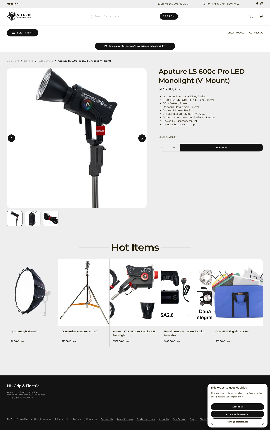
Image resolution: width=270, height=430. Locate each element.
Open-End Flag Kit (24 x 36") (232, 331)
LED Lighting (45, 61)
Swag (193, 419)
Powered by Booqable (85, 419)
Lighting (28, 61)
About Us (164, 419)
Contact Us (256, 32)
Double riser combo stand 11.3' (80, 331)
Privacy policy (62, 419)
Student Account (146, 419)
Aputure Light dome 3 (23, 331)
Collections (13, 61)
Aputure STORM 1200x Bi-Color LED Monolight (134, 333)
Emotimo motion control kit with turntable (184, 333)
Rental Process (235, 32)
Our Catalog (179, 419)
